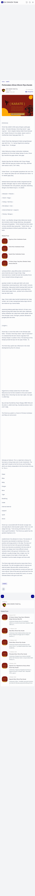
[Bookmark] (3, 589)
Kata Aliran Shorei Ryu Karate (16, 630)
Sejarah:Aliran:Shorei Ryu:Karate (17, 679)
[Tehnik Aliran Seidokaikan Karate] (5, 251)
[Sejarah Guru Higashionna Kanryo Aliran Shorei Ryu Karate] (5, 668)
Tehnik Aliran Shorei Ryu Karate (17, 642)
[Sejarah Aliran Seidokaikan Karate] (5, 258)
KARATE (4, 583)
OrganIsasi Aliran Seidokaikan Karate (17, 239)
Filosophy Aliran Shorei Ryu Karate (18, 654)
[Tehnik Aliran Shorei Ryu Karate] (5, 645)
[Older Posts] (2, 596)
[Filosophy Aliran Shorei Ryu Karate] (5, 656)
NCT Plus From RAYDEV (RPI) (24, 735)
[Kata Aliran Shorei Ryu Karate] (5, 633)
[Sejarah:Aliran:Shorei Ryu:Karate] (5, 681)
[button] (29, 92)
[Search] (30, 2)
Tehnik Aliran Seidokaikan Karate (16, 246)
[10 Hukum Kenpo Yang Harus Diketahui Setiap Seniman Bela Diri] (5, 266)
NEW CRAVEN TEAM (10, 2)
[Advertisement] (17, 23)
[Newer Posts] (32, 596)
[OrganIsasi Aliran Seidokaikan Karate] (5, 244)
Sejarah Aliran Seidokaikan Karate (17, 254)
